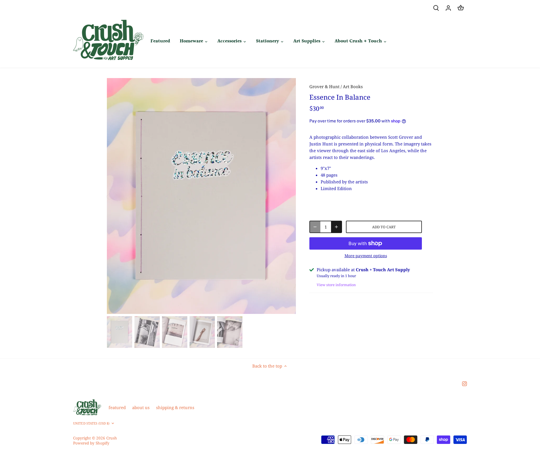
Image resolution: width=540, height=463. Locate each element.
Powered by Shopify (91, 443)
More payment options (366, 256)
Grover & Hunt (324, 86)
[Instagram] (464, 383)
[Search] (436, 7)
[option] (201, 196)
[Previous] (115, 196)
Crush (111, 438)
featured (117, 407)
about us (141, 407)
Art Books (353, 86)
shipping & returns (175, 407)
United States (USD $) (91, 423)
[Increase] (336, 227)
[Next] (287, 196)
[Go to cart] (460, 7)
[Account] (448, 7)
